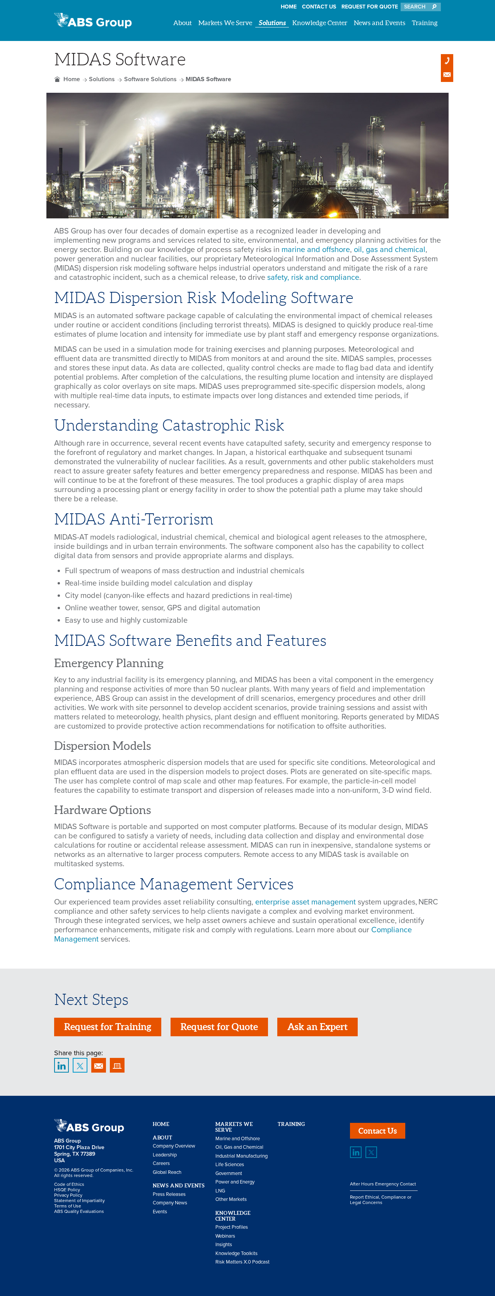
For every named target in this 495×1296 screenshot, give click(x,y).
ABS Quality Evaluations (79, 1211)
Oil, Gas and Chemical (239, 1147)
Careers (161, 1163)
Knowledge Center (319, 22)
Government (228, 1173)
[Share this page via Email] (98, 1065)
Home (289, 6)
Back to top (471, 1072)
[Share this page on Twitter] (80, 1065)
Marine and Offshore (237, 1139)
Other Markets (231, 1199)
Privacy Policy (68, 1195)
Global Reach (167, 1172)
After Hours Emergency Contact (383, 1184)
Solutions (272, 22)
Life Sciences (229, 1164)
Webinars (225, 1236)
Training (425, 22)
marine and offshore (316, 249)
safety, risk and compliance (313, 277)
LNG (220, 1191)
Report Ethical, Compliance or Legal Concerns (380, 1199)
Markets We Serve (225, 22)
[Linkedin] (356, 1152)
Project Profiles (231, 1227)
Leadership (165, 1155)
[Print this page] (117, 1065)
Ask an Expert (317, 1027)
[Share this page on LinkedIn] (61, 1065)
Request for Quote (369, 6)
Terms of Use (67, 1206)
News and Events (379, 22)
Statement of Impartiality (79, 1200)
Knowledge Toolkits (236, 1253)
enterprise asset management (305, 902)
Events (160, 1212)
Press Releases (169, 1194)
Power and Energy (234, 1182)
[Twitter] (371, 1152)
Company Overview (174, 1146)
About (182, 22)
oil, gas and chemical (389, 249)
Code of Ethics (69, 1184)
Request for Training (107, 1027)
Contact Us (319, 6)
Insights (223, 1245)
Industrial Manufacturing (241, 1156)
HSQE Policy (67, 1189)
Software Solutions (150, 79)
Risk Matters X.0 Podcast (242, 1262)
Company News (170, 1203)
